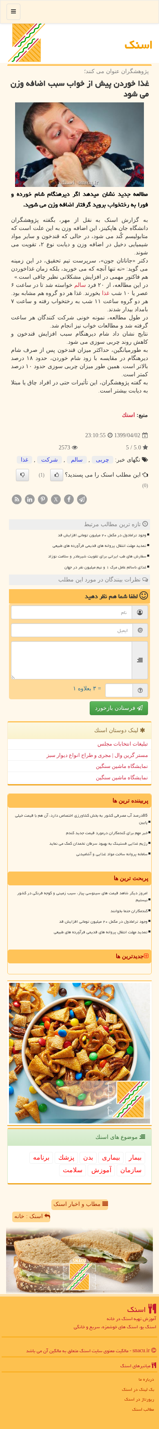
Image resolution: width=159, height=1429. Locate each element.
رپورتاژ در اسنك (139, 1399)
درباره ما (146, 1379)
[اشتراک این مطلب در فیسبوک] (69, 499)
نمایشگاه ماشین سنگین (122, 766)
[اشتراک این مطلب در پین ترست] (43, 499)
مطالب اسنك (143, 1409)
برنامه (41, 1157)
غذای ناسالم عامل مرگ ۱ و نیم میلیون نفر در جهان (105, 567)
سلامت (72, 1170)
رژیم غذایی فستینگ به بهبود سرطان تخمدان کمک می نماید (98, 843)
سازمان (130, 1170)
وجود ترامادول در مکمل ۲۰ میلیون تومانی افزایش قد (102, 535)
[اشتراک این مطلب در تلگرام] (82, 499)
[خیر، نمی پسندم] (22, 475)
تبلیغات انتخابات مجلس (122, 744)
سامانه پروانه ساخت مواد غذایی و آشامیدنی (112, 854)
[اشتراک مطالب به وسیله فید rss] (16, 499)
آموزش (101, 1170)
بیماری (111, 1157)
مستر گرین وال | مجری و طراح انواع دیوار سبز (97, 755)
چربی (102, 460)
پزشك (66, 1157)
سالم (80, 285)
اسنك (139, 45)
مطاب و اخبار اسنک (77, 1204)
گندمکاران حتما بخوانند (129, 911)
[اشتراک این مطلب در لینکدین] (29, 499)
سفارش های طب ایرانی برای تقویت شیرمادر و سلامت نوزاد (97, 556)
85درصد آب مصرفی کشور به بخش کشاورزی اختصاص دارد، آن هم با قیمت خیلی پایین (81, 818)
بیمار (135, 1157)
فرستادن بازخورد (116, 708)
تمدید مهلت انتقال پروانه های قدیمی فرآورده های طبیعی (99, 546)
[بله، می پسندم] (56, 475)
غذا (105, 293)
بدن (88, 1157)
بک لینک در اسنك (138, 1389)
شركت (49, 460)
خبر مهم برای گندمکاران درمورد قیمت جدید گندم (107, 833)
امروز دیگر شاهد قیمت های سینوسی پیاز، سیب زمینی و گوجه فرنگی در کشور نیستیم (82, 896)
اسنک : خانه (29, 1216)
